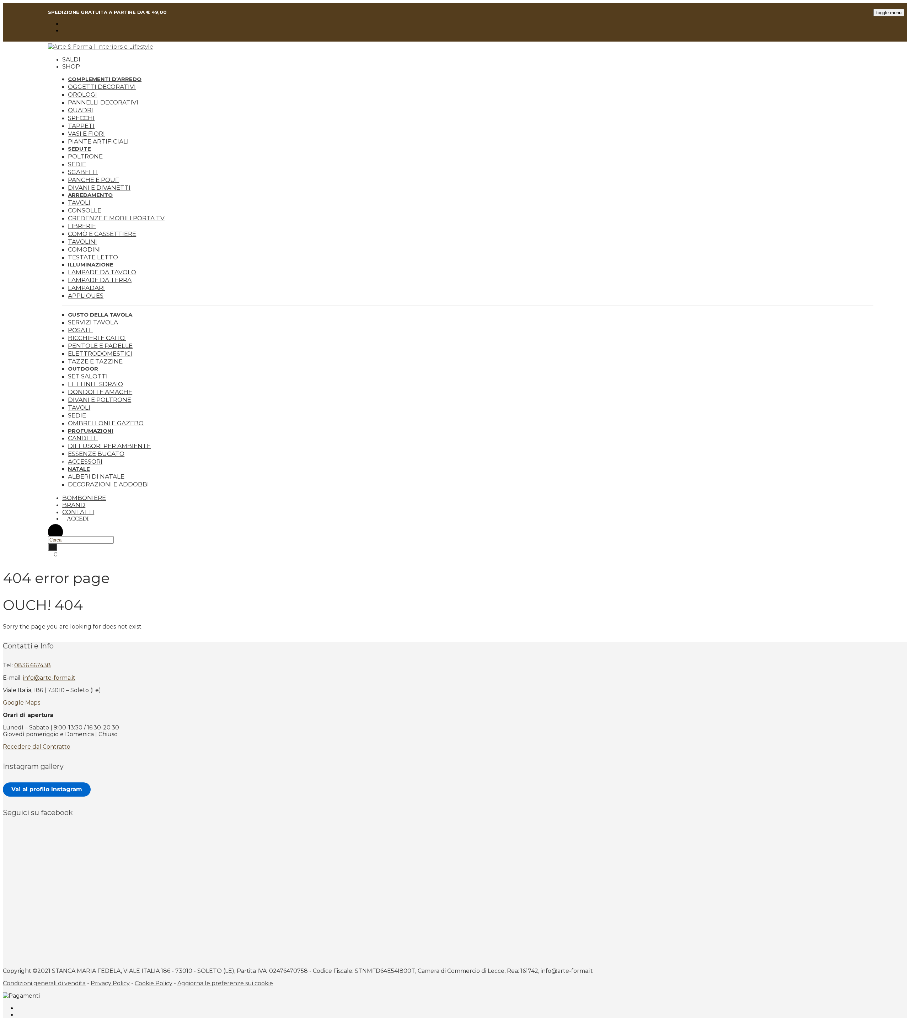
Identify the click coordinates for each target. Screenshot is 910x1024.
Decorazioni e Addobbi (108, 484)
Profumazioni (90, 430)
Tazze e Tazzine (95, 361)
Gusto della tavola (100, 314)
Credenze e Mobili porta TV (116, 218)
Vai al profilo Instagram (46, 789)
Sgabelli (83, 172)
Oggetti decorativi (102, 86)
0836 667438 (32, 665)
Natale (79, 468)
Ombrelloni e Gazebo (106, 423)
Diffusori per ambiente (109, 445)
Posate (80, 330)
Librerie (82, 226)
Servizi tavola (93, 322)
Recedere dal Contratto (36, 746)
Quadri (80, 110)
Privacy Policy (110, 983)
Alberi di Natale (96, 476)
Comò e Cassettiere (102, 233)
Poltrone (85, 156)
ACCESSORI (85, 461)
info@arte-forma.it (49, 677)
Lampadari (86, 287)
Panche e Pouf (93, 179)
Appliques (85, 295)
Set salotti (88, 376)
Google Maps (21, 702)
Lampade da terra (100, 280)
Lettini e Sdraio (95, 384)
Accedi (78, 519)
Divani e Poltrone (99, 399)
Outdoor (83, 368)
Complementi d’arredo (104, 79)
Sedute (79, 148)
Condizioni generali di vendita (44, 983)
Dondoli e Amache (100, 391)
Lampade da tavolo (102, 272)
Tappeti (81, 125)
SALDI (71, 59)
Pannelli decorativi (103, 102)
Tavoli (79, 202)
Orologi (82, 94)
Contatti (78, 512)
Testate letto (93, 257)
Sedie (77, 164)
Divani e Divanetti (99, 187)
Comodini (84, 249)
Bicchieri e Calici (97, 337)
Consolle (84, 210)
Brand (73, 504)
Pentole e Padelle (100, 345)
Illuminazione (90, 264)
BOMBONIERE (84, 497)
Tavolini (82, 241)
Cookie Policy (153, 983)
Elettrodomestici (100, 353)
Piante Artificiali (98, 141)
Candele (83, 438)
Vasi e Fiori (86, 133)
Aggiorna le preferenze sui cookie (225, 983)
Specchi (81, 118)
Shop (71, 66)
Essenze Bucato (96, 453)
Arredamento (90, 195)
